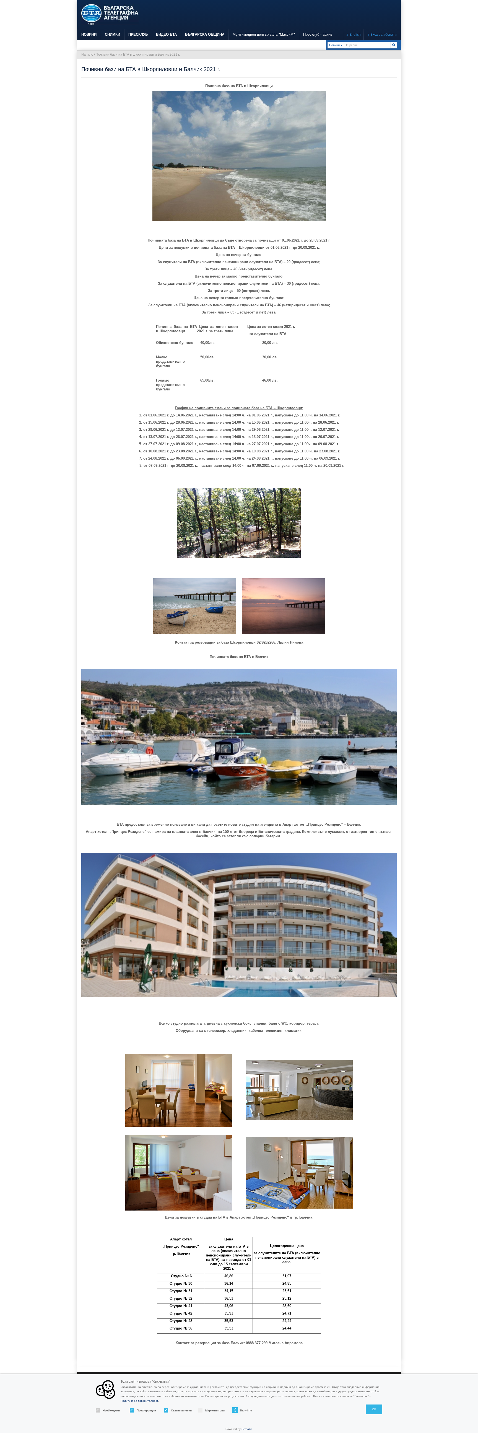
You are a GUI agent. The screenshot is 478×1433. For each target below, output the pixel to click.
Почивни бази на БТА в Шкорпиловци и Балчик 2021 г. (138, 54)
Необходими (111, 1410)
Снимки (112, 34)
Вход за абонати (383, 35)
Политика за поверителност (139, 1400)
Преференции (145, 1410)
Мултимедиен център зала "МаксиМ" (264, 34)
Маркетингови (214, 1410)
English (355, 35)
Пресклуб (138, 34)
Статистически (180, 1410)
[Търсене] (394, 45)
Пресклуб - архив (317, 34)
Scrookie (247, 1429)
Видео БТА (166, 34)
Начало (87, 54)
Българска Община (204, 34)
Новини (89, 34)
